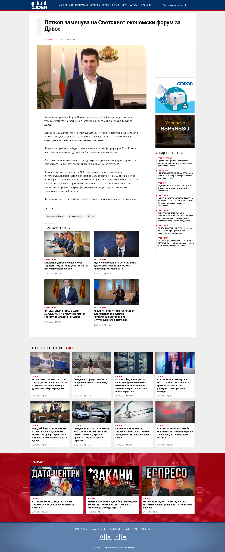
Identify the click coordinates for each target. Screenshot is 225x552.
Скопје (106, 5)
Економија (81, 5)
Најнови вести (171, 153)
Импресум (81, 528)
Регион (116, 5)
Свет (124, 5)
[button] (25, 490)
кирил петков (76, 216)
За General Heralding (137, 528)
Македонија (66, 5)
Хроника (95, 5)
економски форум (56, 216)
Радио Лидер (39, 5)
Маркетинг (98, 528)
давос (92, 216)
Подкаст (146, 5)
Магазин (134, 5)
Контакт (115, 528)
